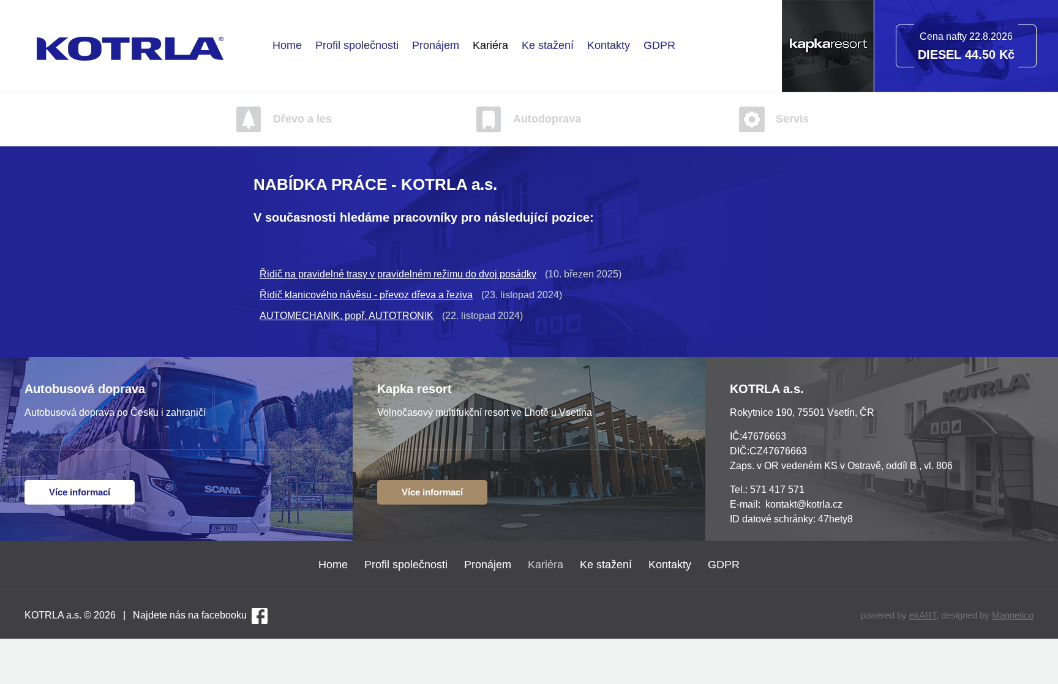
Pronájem (435, 45)
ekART (922, 615)
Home (287, 45)
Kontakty (608, 45)
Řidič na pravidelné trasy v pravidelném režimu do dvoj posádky (398, 274)
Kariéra (490, 45)
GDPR (659, 45)
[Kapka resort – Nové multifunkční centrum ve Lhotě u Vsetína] (828, 88)
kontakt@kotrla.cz (803, 504)
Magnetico (1013, 615)
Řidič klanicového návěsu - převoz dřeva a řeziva (366, 295)
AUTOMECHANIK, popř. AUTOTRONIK (346, 315)
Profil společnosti (357, 45)
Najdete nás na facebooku (190, 615)
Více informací (79, 492)
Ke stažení (548, 45)
